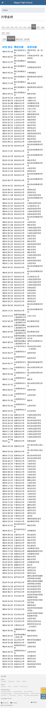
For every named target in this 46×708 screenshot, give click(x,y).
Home (5, 10)
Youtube (14, 703)
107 (38, 27)
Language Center (6, 698)
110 (24, 27)
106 (42, 27)
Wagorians (11, 681)
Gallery (24, 681)
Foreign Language (6, 693)
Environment (23, 686)
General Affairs (28, 691)
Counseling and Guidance (21, 693)
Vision (10, 686)
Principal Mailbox (8, 705)
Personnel (4, 695)
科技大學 (11, 39)
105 (3, 33)
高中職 (26, 39)
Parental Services (36, 693)
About (3, 684)
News (2, 679)
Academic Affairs (6, 691)
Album (18, 681)
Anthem (15, 686)
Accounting (12, 695)
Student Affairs (17, 691)
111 (20, 27)
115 (3, 27)
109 (29, 27)
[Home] (23, 2)
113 (12, 27)
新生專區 (3, 676)
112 (16, 27)
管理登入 (34, 702)
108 (33, 27)
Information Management (31, 695)
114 (7, 27)
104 (7, 33)
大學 (4, 39)
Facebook (5, 703)
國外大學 (19, 39)
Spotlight (3, 681)
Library (20, 695)
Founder (3, 686)
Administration (5, 689)
